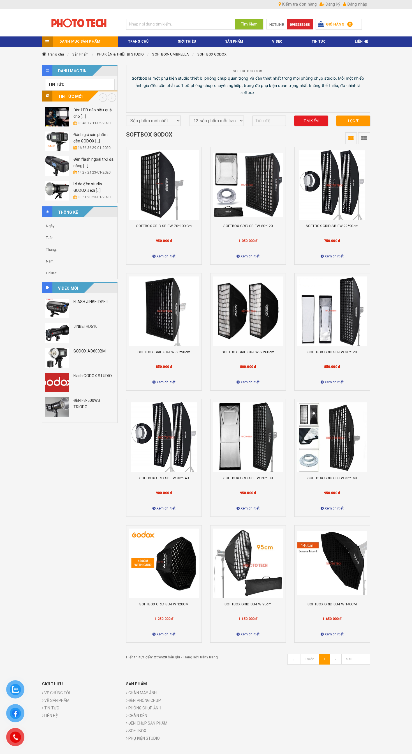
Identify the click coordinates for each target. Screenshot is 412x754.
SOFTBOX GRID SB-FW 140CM (332, 604)
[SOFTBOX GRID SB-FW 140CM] (332, 563)
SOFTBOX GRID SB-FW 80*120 (248, 226)
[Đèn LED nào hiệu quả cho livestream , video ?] (57, 116)
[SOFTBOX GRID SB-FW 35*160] (332, 437)
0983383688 (300, 24)
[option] (80, 153)
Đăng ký (332, 4)
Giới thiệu (187, 41)
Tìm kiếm (311, 121)
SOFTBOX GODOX (211, 54)
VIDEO (277, 41)
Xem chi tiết (165, 256)
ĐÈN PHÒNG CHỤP (144, 700)
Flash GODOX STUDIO (92, 375)
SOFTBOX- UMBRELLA (170, 54)
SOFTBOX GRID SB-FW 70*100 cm (164, 226)
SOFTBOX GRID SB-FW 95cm (247, 604)
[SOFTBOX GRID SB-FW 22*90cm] (332, 185)
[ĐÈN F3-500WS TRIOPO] (57, 407)
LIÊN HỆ (50, 715)
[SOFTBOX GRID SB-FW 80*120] (248, 185)
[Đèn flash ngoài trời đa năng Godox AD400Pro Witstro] (57, 166)
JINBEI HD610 (85, 326)
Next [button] (112, 97)
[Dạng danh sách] (351, 138)
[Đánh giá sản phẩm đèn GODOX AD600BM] (57, 141)
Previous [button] (103, 97)
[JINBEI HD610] (57, 333)
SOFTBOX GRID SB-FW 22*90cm (332, 226)
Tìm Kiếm (249, 24)
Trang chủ (56, 54)
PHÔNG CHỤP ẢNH (144, 708)
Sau (349, 659)
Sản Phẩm (80, 54)
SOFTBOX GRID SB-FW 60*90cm (164, 352)
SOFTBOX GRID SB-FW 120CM (163, 604)
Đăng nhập (356, 4)
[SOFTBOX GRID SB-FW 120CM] (164, 563)
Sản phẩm (234, 41)
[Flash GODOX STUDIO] (57, 382)
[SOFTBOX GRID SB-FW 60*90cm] (164, 311)
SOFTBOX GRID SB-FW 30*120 (332, 352)
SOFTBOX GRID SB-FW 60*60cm (248, 352)
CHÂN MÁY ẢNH (142, 693)
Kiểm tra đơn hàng (299, 4)
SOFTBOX (137, 730)
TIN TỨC (319, 41)
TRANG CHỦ (138, 41)
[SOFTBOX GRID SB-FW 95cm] (248, 563)
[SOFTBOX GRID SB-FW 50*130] (248, 437)
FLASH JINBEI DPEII (90, 301)
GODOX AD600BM (89, 351)
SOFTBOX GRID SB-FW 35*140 (164, 478)
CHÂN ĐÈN (137, 715)
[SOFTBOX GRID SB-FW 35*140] (164, 437)
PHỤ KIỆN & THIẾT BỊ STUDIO (120, 54)
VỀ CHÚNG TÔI (56, 693)
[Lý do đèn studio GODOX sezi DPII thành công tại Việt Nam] (57, 190)
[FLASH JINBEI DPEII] (57, 308)
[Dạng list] (364, 138)
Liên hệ (361, 41)
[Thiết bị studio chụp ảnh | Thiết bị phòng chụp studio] (80, 23)
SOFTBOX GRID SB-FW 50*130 (248, 478)
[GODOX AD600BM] (57, 358)
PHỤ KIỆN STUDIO (144, 738)
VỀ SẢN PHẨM (56, 700)
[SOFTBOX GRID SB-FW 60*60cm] (248, 311)
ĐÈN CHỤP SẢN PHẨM (147, 723)
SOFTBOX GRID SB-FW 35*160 (332, 478)
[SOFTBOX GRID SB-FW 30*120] (332, 311)
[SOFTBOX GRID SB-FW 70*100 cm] (164, 185)
